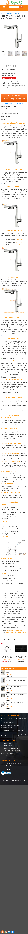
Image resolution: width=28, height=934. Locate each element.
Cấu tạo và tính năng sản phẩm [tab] (9, 113)
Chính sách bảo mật (8, 743)
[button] (4, 7)
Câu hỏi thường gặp (8, 755)
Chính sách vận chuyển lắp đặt (10, 748)
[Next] (25, 36)
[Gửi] (21, 7)
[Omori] (14, 2)
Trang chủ (3, 13)
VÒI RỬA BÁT (6, 108)
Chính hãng (10, 75)
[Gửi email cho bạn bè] (11, 66)
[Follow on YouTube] (9, 770)
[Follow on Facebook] (2, 770)
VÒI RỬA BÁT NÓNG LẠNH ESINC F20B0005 (7, 657)
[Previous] (3, 36)
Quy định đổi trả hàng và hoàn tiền (11, 750)
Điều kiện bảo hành (8, 745)
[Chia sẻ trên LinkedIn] (15, 66)
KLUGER (12, 70)
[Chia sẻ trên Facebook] (8, 66)
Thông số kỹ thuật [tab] (6, 116)
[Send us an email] (7, 770)
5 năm (9, 71)
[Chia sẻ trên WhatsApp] (6, 66)
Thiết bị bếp (9, 13)
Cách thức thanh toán (8, 753)
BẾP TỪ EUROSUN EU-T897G (21, 657)
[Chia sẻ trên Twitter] (10, 66)
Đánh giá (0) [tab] (4, 119)
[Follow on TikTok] (3, 770)
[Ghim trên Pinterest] (13, 66)
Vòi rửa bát (16, 13)
